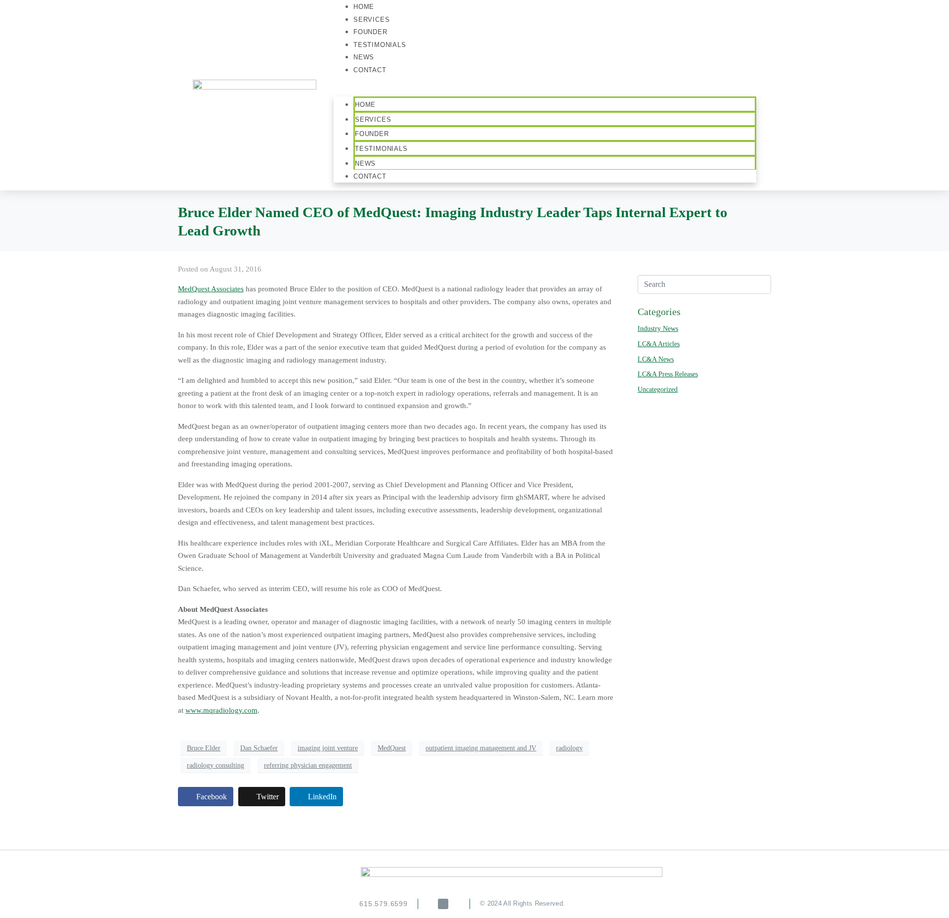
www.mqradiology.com (221, 710)
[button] (545, 90)
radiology (569, 748)
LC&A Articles (659, 344)
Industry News (658, 328)
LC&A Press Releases (668, 374)
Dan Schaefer (259, 748)
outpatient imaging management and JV (481, 748)
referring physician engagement (308, 765)
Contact (370, 70)
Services (373, 119)
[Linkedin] (443, 904)
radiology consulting (215, 765)
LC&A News (656, 359)
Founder (372, 134)
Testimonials (379, 44)
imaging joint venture (328, 748)
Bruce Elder (203, 748)
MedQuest (392, 748)
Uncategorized (658, 389)
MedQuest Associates (211, 289)
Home (365, 104)
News (365, 163)
